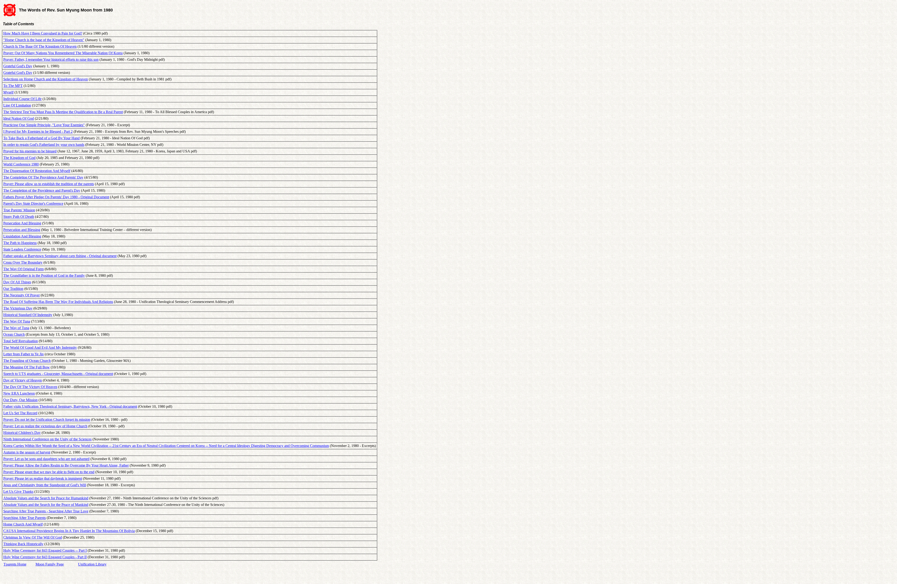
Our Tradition (13, 289)
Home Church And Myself (23, 524)
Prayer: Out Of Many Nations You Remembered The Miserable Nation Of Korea (63, 53)
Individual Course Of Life (22, 99)
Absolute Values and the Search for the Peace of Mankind (45, 505)
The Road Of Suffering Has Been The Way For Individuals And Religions (58, 302)
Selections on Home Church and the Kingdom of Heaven (45, 79)
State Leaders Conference (22, 249)
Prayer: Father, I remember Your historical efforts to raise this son (51, 59)
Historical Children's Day (22, 433)
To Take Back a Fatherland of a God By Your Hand (41, 138)
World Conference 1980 (21, 164)
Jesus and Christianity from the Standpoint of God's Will (44, 485)
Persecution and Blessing (21, 230)
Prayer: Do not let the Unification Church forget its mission (46, 420)
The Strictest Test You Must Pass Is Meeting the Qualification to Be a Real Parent (63, 112)
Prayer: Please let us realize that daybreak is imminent (42, 478)
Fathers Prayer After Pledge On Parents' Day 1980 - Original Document (56, 197)
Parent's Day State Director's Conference (33, 203)
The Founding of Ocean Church (27, 361)
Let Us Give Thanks (18, 492)
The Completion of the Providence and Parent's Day (41, 190)
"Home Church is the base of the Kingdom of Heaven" (43, 40)
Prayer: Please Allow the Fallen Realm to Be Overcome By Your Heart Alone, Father (66, 465)
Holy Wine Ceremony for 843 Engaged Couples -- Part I (45, 550)
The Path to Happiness (20, 243)
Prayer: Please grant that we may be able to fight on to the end (48, 472)
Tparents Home (15, 564)
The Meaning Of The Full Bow (26, 367)
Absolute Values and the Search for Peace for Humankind (45, 498)
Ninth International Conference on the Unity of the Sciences (47, 439)
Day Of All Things (17, 282)
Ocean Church (14, 334)
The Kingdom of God (19, 158)
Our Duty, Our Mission (20, 400)
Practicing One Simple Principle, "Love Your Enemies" (44, 125)
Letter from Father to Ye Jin (23, 354)
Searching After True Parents (24, 518)
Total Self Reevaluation (20, 341)
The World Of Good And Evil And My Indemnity (40, 348)
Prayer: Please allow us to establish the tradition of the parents (48, 184)
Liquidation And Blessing (22, 236)
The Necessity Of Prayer (21, 295)
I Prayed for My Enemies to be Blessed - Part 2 (38, 131)
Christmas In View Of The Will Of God (32, 537)
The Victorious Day (17, 308)
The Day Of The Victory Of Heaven (30, 387)
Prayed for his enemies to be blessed (30, 151)
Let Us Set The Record (20, 413)
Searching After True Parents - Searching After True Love (45, 511)
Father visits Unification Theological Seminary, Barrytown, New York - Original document (70, 406)
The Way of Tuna (16, 328)
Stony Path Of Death (18, 217)
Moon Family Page (50, 564)
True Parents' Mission (19, 210)
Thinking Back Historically (23, 544)
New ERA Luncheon (19, 393)
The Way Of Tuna (16, 321)
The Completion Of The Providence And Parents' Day (43, 177)
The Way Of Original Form (23, 269)
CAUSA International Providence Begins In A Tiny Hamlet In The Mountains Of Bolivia (69, 531)
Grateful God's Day (17, 66)
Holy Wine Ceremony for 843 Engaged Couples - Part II (45, 557)
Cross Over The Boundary (23, 262)
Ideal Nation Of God (18, 118)
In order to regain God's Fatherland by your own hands (43, 145)
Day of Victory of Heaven (22, 380)
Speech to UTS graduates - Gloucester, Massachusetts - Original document (58, 374)
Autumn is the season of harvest (26, 452)
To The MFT (13, 86)
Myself (8, 92)
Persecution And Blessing (22, 223)
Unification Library (92, 564)
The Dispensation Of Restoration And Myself (36, 171)
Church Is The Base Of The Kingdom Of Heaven (40, 46)
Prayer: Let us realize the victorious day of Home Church (45, 426)
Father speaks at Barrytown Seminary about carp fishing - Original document (60, 256)
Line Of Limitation (17, 105)
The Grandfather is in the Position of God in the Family (44, 276)
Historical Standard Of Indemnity (27, 315)
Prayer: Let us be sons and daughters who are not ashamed (46, 459)
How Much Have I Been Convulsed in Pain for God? (42, 33)
